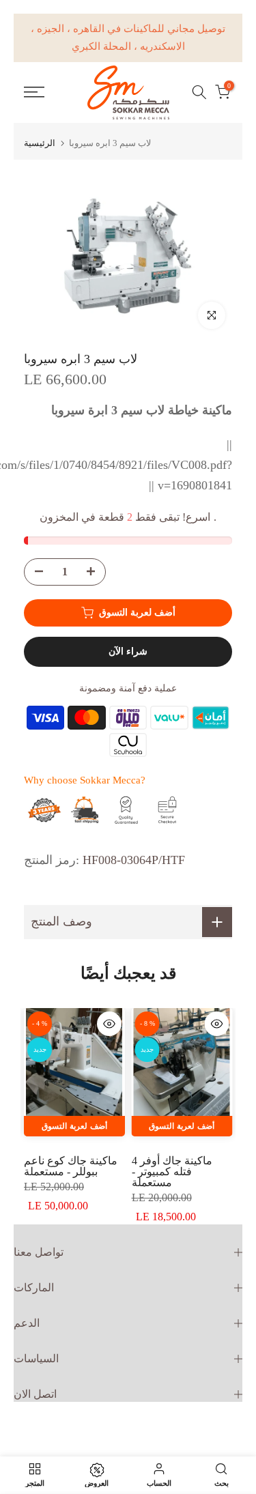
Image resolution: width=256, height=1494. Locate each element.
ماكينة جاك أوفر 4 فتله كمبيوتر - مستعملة (172, 1171)
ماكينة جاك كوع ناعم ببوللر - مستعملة (70, 1166)
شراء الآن (128, 651)
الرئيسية (39, 143)
